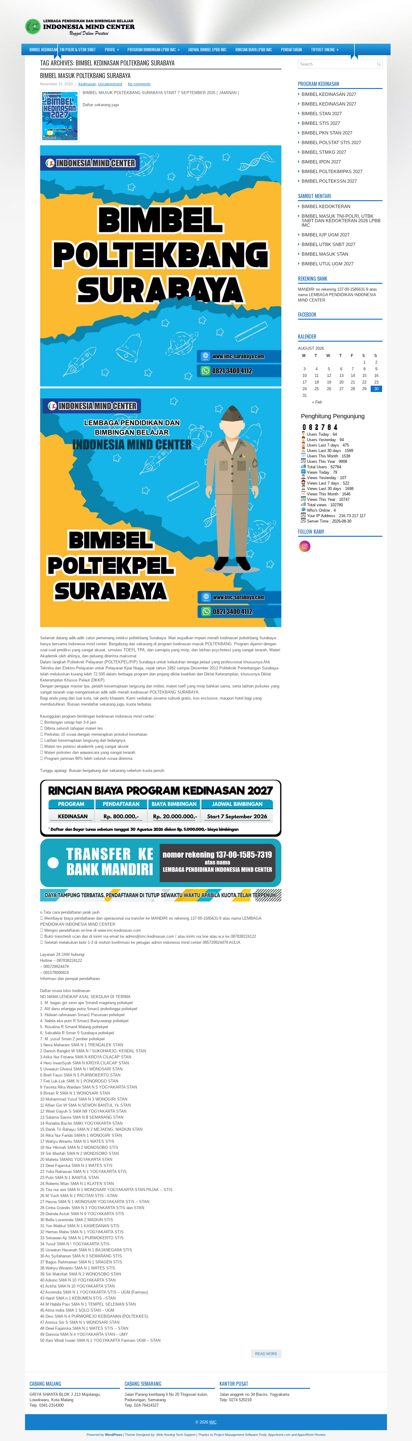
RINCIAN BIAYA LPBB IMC (254, 49)
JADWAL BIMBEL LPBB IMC (207, 49)
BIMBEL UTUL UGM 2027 (327, 263)
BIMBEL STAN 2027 (322, 113)
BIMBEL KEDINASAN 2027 (329, 94)
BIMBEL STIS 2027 (321, 123)
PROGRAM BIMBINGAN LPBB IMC (154, 49)
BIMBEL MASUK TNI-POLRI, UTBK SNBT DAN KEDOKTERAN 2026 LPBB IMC (341, 220)
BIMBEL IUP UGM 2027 (326, 234)
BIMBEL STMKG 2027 (324, 152)
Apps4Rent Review (311, 1434)
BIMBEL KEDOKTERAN (326, 206)
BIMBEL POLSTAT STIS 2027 (331, 142)
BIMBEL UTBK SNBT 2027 (328, 244)
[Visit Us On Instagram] (304, 551)
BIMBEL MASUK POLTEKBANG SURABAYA (85, 75)
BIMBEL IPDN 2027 (321, 161)
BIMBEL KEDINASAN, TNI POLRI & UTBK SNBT (63, 49)
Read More (266, 1354)
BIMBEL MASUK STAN (325, 254)
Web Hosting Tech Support (175, 1434)
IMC (213, 1422)
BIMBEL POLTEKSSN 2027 (329, 181)
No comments (139, 84)
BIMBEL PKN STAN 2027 (327, 132)
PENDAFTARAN (291, 49)
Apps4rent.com (279, 1434)
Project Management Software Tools (240, 1434)
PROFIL (112, 49)
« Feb (317, 402)
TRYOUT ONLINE (325, 49)
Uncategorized (110, 84)
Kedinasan (87, 84)
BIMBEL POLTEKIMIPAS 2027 (332, 171)
